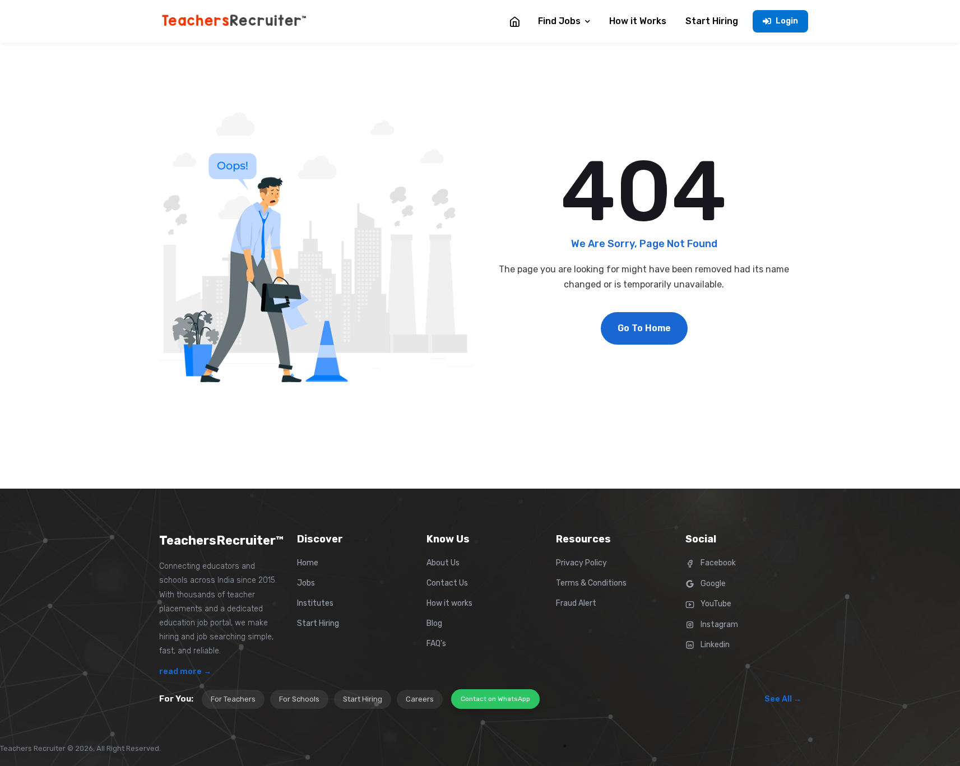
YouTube (715, 604)
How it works (449, 603)
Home (307, 563)
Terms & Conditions (591, 583)
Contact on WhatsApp (495, 699)
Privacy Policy (581, 563)
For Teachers (233, 699)
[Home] (514, 21)
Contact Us (447, 583)
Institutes (315, 603)
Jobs (306, 583)
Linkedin (714, 644)
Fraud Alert (576, 603)
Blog (434, 623)
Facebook (717, 563)
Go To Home (644, 328)
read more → (185, 671)
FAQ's (436, 643)
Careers (420, 699)
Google (712, 583)
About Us (443, 563)
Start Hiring (318, 623)
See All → (782, 699)
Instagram (718, 624)
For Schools (299, 699)
